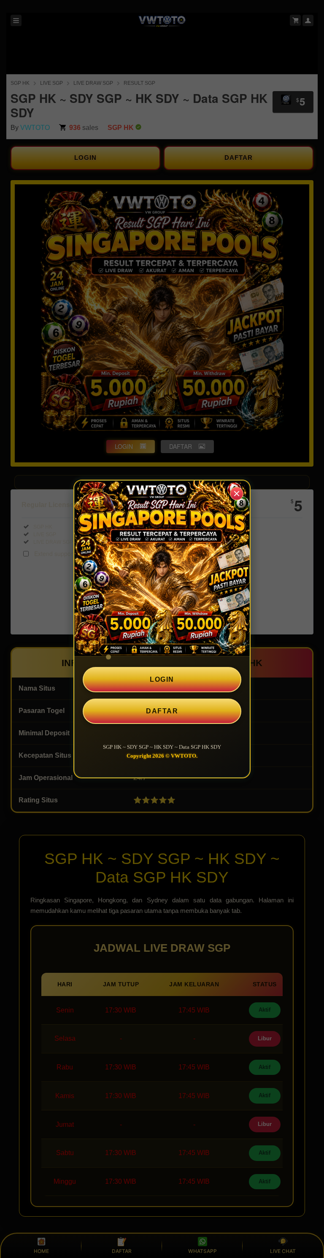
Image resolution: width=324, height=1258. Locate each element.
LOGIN (162, 679)
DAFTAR (162, 711)
